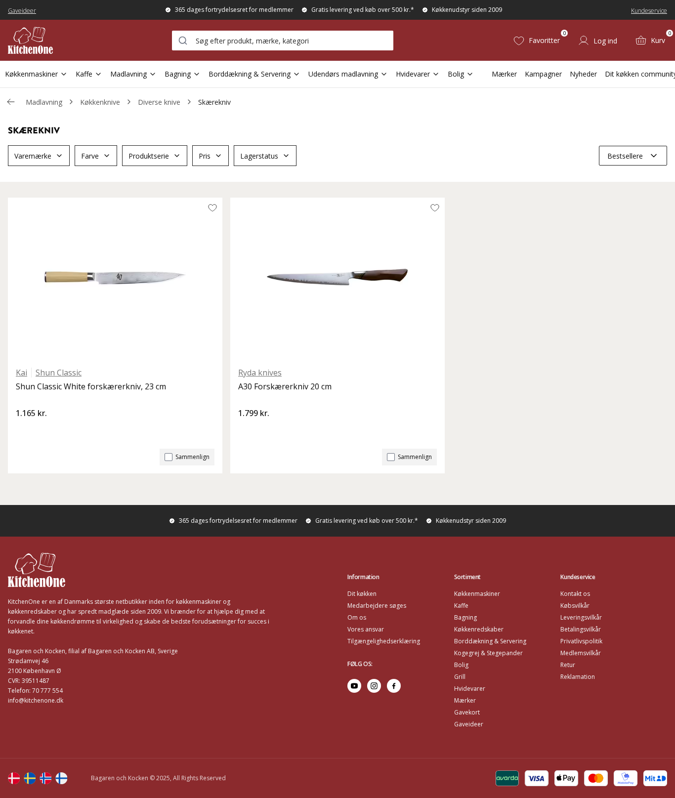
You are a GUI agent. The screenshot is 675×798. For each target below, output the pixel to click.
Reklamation (577, 676)
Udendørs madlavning (343, 74)
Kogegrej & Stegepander (488, 653)
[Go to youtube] (354, 686)
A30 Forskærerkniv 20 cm (285, 386)
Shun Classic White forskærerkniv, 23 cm (91, 386)
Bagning (178, 74)
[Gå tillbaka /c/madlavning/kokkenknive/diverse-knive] (11, 102)
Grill (459, 676)
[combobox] (282, 40)
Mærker (504, 74)
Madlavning (128, 74)
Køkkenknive (100, 102)
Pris (205, 156)
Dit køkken (362, 593)
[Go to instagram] (374, 686)
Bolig (456, 74)
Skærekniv (214, 102)
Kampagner (543, 74)
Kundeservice (649, 10)
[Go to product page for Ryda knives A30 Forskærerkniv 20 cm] (337, 278)
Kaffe (84, 74)
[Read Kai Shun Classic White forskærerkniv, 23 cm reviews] (27, 430)
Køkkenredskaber (479, 629)
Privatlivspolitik (581, 641)
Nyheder (583, 74)
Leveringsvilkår (581, 617)
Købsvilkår (575, 605)
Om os (356, 617)
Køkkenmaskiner (31, 74)
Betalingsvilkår (580, 629)
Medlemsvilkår (580, 653)
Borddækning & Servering (250, 74)
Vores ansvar (365, 629)
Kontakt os (575, 593)
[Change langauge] (14, 778)
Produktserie (148, 156)
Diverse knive (159, 102)
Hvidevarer (413, 74)
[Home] (30, 40)
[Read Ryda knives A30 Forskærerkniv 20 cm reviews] (249, 430)
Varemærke (32, 156)
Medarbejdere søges (376, 605)
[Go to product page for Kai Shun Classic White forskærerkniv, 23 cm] (115, 278)
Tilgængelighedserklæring (383, 641)
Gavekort (467, 712)
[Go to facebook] (394, 686)
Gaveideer (22, 10)
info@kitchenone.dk (35, 700)
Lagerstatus (259, 156)
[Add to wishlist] (212, 207)
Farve (90, 156)
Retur (567, 665)
